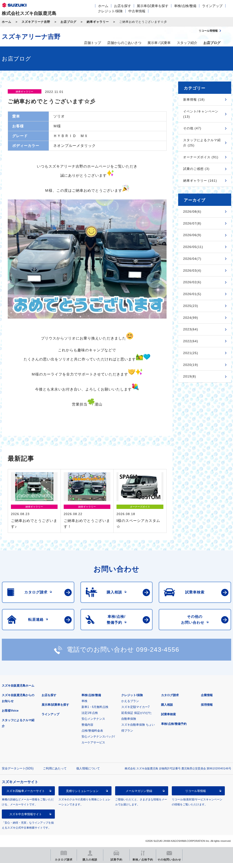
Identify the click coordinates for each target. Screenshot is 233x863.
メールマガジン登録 (139, 791)
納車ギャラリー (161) (200, 180)
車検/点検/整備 (185, 6)
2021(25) (190, 353)
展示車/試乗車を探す (152, 6)
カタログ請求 (170, 695)
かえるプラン (130, 701)
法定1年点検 (89, 713)
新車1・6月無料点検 (94, 707)
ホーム (103, 6)
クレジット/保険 (110, 11)
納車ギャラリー (98, 21)
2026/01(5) (192, 294)
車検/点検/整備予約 (174, 723)
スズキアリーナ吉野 (36, 21)
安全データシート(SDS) (17, 768)
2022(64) (190, 341)
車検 (84, 701)
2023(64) (190, 329)
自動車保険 (128, 718)
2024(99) (190, 317)
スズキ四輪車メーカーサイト (25, 791)
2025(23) (190, 306)
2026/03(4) (192, 270)
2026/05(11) (193, 247)
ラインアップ (212, 6)
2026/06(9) (192, 235)
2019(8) (189, 376)
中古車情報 (136, 11)
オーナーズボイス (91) (200, 157)
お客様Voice (10, 710)
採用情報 (207, 704)
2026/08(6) (192, 211)
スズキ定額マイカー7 (135, 707)
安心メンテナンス (93, 718)
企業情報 (207, 695)
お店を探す (122, 6)
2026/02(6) (192, 282)
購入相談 (167, 704)
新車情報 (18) (194, 99)
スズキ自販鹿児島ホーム (18, 685)
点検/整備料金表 (92, 730)
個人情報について (88, 768)
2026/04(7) (192, 258)
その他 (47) (192, 128)
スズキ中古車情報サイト (25, 814)
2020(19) (190, 365)
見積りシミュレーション (82, 791)
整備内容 (87, 724)
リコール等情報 (195, 791)
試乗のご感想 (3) (196, 169)
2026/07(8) (192, 223)
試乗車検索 (168, 714)
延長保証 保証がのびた (136, 713)
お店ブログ (68, 21)
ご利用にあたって (55, 768)
